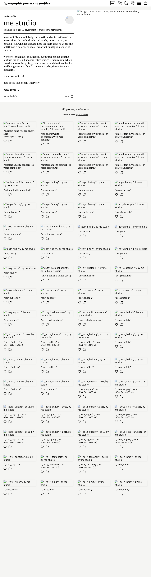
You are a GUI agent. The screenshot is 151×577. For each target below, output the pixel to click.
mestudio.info (10, 96)
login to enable (82, 114)
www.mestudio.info (14, 76)
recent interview (30, 82)
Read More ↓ (11, 89)
